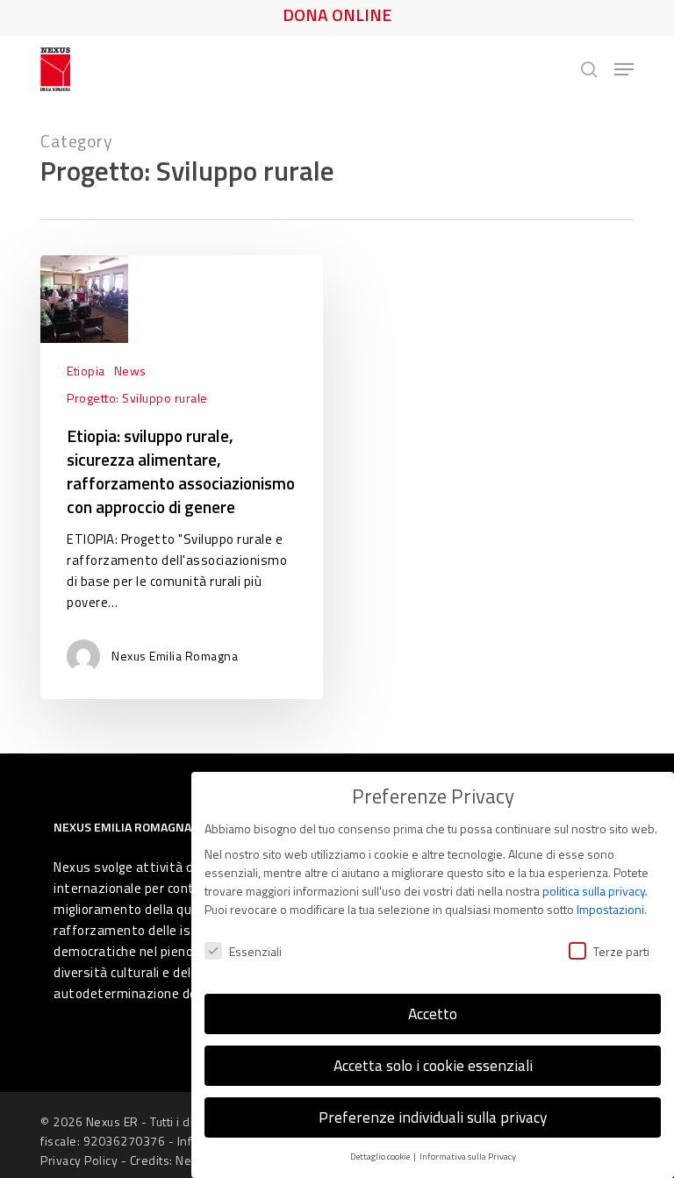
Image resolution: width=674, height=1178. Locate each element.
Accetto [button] (432, 1013)
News (130, 370)
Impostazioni (610, 909)
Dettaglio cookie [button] (381, 1156)
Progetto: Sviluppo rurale (137, 397)
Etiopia (86, 370)
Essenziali (255, 951)
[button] (624, 69)
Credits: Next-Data (181, 1160)
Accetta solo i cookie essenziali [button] (433, 1065)
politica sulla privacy (593, 891)
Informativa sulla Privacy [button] (467, 1156)
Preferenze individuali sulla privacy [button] (433, 1117)
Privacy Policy (79, 1160)
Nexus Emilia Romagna (174, 656)
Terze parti (621, 951)
